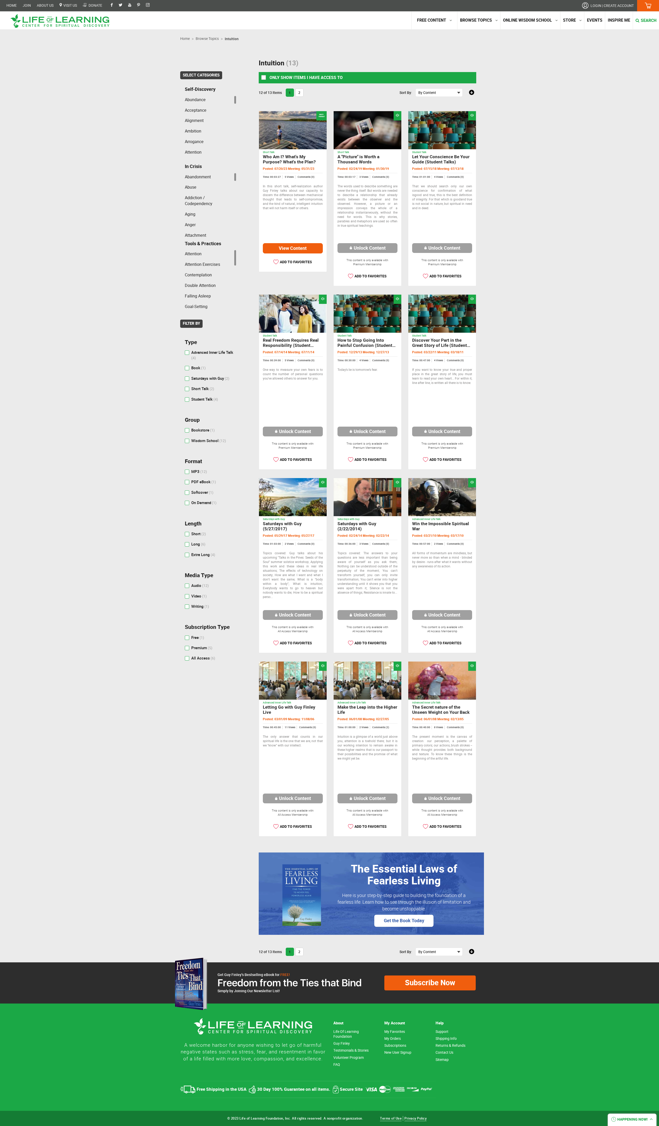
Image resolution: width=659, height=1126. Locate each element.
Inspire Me (619, 20)
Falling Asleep (198, 296)
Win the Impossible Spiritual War (440, 526)
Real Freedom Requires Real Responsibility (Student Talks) (291, 345)
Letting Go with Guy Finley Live (289, 710)
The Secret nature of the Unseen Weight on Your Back (441, 710)
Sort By (405, 92)
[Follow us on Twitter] (123, 5)
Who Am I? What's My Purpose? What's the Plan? (289, 159)
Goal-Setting (196, 307)
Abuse (190, 187)
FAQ (336, 1064)
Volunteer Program (348, 1057)
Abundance (195, 100)
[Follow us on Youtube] (132, 5)
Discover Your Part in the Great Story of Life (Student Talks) (439, 345)
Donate (95, 5)
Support (442, 1031)
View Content (293, 248)
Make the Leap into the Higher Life (367, 710)
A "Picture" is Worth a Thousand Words (358, 159)
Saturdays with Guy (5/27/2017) (282, 526)
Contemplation (198, 275)
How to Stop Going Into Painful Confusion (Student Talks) (364, 345)
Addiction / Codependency (198, 201)
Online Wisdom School (527, 20)
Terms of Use (391, 1118)
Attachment (195, 235)
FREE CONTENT (431, 20)
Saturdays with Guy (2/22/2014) (356, 526)
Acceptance (195, 110)
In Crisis (193, 166)
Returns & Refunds (450, 1045)
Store (569, 20)
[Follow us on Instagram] (150, 5)
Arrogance (194, 142)
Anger (190, 225)
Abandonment (198, 177)
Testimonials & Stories (351, 1050)
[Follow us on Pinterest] (141, 5)
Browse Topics (476, 20)
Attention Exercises (202, 264)
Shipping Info (446, 1038)
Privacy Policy (415, 1118)
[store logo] (61, 21)
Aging (190, 214)
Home (11, 5)
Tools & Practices (203, 243)
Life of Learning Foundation (346, 1034)
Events (594, 20)
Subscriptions (395, 1045)
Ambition (193, 131)
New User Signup (397, 1052)
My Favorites (394, 1031)
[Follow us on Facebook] (114, 5)
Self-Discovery (200, 89)
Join (27, 5)
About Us (45, 5)
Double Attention (200, 285)
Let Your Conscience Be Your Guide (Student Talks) (441, 159)
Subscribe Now (430, 982)
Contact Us (444, 1052)
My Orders (392, 1038)
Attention (193, 152)
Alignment (194, 121)
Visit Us (70, 5)
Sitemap (442, 1059)
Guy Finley (341, 1043)
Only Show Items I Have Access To (305, 78)
